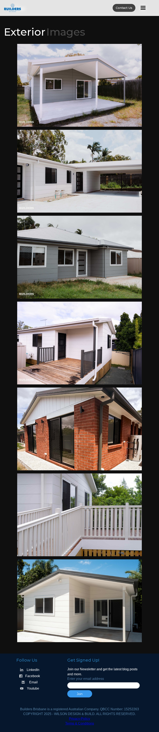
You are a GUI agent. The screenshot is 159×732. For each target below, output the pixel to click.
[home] (77, 8)
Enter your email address (85, 678)
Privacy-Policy (79, 718)
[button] (143, 8)
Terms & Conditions (79, 723)
